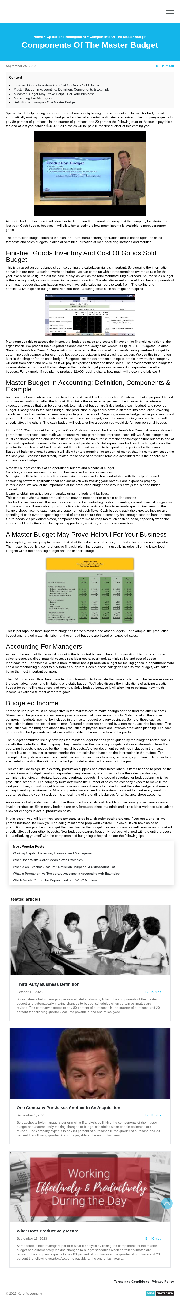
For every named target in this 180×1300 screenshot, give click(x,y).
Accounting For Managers (33, 98)
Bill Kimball (165, 65)
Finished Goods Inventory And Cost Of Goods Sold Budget (57, 85)
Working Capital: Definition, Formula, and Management (53, 853)
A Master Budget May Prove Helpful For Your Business (54, 94)
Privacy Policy (163, 1281)
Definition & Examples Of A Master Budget (45, 102)
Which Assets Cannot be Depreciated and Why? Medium (55, 880)
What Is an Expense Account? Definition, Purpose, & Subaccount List (64, 867)
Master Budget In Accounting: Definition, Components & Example (62, 89)
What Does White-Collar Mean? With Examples (48, 860)
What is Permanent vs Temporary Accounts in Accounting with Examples (66, 873)
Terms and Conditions (131, 1281)
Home (38, 37)
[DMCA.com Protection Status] (160, 1295)
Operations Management (66, 37)
